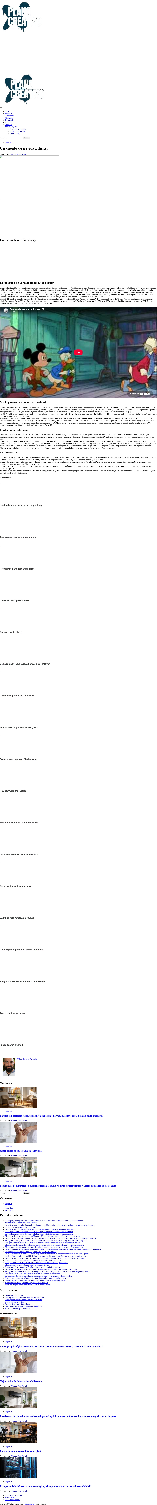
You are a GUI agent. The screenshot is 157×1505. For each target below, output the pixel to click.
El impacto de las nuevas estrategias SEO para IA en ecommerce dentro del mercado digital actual (42, 1236)
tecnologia (9, 1210)
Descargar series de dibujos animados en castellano (24, 1297)
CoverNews (29, 1504)
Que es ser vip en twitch (14, 1302)
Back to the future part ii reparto (17, 1309)
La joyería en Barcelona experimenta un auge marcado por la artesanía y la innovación (38, 1276)
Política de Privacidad (13, 1495)
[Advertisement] (78, 54)
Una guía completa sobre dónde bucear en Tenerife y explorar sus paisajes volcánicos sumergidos (42, 1243)
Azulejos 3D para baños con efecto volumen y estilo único (27, 1285)
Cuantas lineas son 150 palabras (17, 1304)
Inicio (7, 111)
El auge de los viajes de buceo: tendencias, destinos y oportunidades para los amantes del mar (41, 1269)
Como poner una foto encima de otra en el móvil (23, 1300)
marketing (9, 1208)
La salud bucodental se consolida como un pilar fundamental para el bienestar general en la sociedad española (47, 1254)
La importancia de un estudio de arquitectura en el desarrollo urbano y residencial (36, 1263)
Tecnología (9, 120)
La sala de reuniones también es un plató (20, 1227)
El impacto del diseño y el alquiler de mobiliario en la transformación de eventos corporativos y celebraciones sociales (50, 1238)
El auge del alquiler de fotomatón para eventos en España (27, 1265)
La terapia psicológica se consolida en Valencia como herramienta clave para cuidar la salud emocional (51, 1115)
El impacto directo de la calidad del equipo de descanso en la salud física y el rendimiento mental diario (44, 1258)
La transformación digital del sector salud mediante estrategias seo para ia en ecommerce (39, 1234)
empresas (8, 142)
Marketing (9, 118)
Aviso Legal (14, 133)
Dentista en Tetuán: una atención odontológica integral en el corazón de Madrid (35, 1280)
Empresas (8, 113)
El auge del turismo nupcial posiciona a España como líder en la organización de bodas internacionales (44, 1245)
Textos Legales (11, 127)
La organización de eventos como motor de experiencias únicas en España (33, 1260)
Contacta (8, 125)
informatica (9, 1206)
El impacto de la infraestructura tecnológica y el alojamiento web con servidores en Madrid (40, 1229)
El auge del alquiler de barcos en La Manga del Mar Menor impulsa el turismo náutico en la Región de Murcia (47, 1271)
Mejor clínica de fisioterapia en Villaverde (21, 1151)
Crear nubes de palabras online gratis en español (23, 1306)
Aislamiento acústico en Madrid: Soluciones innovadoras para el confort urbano (35, 1278)
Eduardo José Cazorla (18, 154)
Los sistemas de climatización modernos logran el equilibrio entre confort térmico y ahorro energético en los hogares (58, 1185)
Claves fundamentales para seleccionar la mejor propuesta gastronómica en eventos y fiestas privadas (44, 1247)
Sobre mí (8, 122)
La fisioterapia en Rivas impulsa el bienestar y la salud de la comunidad (32, 1274)
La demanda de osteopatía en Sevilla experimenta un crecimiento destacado (34, 1267)
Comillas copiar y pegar (14, 1295)
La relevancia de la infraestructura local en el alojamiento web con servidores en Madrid (39, 1232)
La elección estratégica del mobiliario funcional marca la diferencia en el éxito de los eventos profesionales (46, 1256)
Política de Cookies (17, 131)
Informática (9, 116)
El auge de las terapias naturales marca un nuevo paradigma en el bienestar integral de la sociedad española (46, 1240)
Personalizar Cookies (18, 129)
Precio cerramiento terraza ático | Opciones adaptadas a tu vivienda (30, 1252)
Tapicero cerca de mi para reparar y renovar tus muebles (26, 1283)
